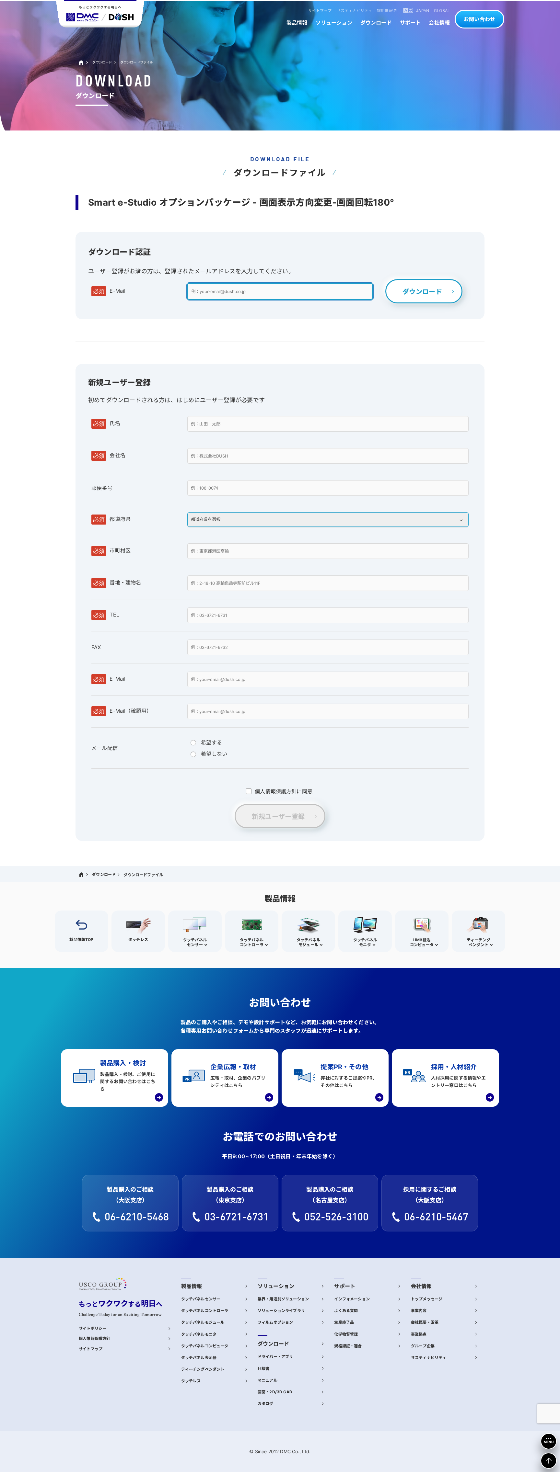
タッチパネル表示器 (198, 1357)
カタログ (266, 1403)
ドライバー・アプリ (275, 1356)
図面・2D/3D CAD (275, 1391)
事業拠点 (419, 1334)
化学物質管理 (346, 1334)
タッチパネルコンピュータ (204, 1345)
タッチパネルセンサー (201, 1298)
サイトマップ (90, 1348)
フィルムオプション (275, 1322)
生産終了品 (344, 1322)
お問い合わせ (479, 19)
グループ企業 (423, 1345)
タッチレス (191, 1380)
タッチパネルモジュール (203, 1322)
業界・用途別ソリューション (283, 1298)
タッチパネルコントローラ (204, 1310)
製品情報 (191, 1286)
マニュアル (267, 1380)
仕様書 (263, 1368)
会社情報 (421, 1286)
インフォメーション (351, 1298)
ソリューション (276, 1286)
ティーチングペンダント (203, 1369)
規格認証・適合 (348, 1345)
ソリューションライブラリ (281, 1310)
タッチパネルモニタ (198, 1334)
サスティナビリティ (428, 1357)
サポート (344, 1286)
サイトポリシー (92, 1328)
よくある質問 (346, 1310)
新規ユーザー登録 (278, 817)
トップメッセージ (426, 1298)
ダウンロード (102, 62)
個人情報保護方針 (94, 1338)
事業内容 (419, 1310)
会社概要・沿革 (424, 1322)
